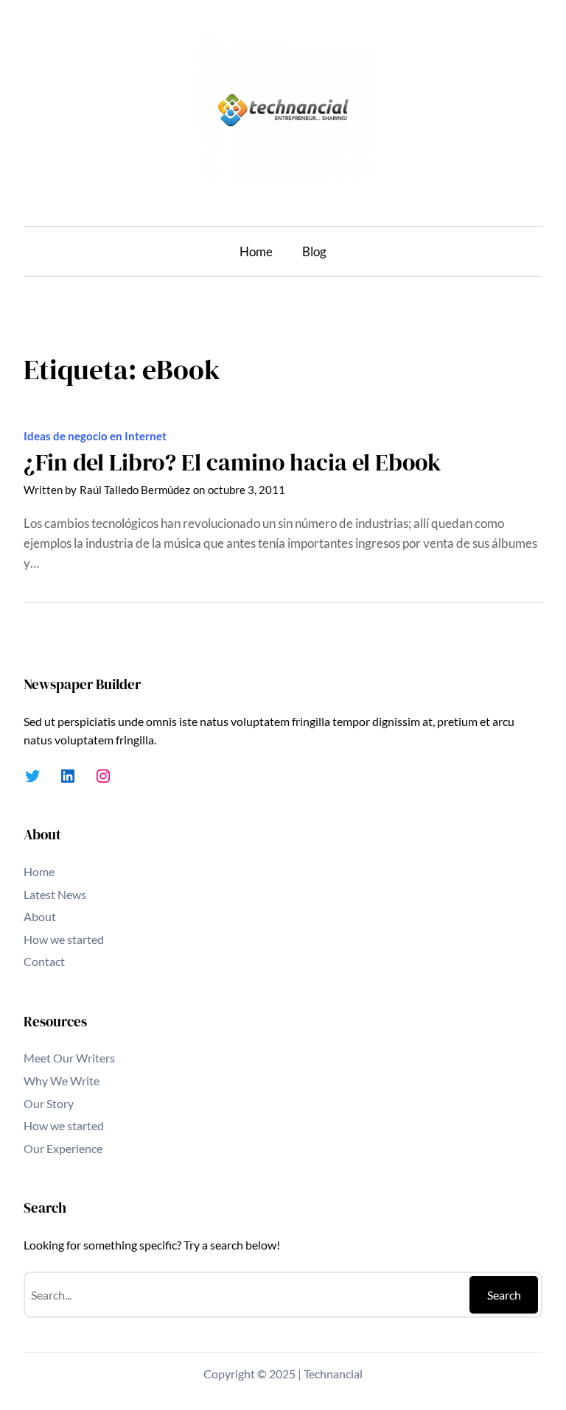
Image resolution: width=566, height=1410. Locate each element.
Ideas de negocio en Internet (95, 436)
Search (504, 1295)
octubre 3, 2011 (246, 489)
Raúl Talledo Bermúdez (135, 489)
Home (256, 251)
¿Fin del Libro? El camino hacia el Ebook (232, 462)
